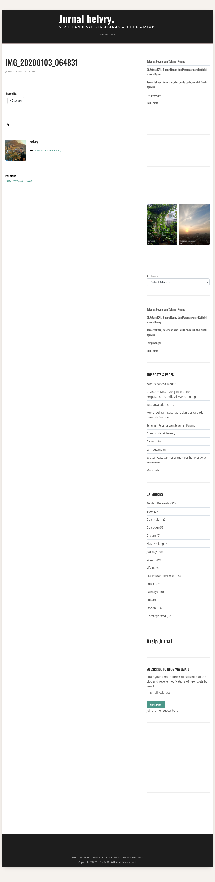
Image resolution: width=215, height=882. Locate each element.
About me (107, 34)
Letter (151, 560)
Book (150, 511)
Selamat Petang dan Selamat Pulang (166, 61)
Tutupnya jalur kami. (160, 405)
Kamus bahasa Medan (161, 384)
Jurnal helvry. (86, 18)
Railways (152, 592)
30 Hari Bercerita (158, 503)
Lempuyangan (154, 95)
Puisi (149, 584)
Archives (152, 276)
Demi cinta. (153, 103)
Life (149, 568)
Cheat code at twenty (161, 433)
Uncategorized (156, 616)
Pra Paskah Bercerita (161, 576)
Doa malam (154, 519)
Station (151, 608)
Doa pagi (153, 527)
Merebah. (153, 470)
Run (149, 600)
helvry (47, 150)
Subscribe (155, 704)
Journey (152, 552)
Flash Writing (155, 544)
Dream (151, 535)
